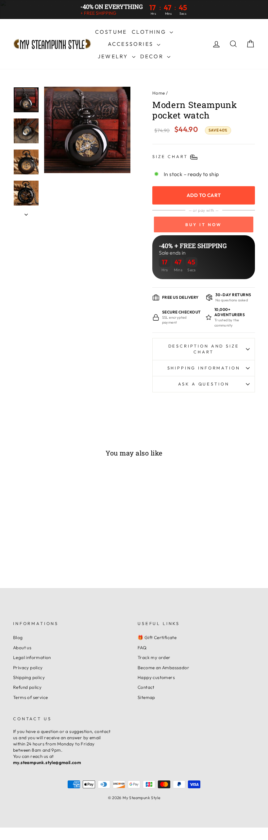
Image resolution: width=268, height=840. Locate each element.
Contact (146, 687)
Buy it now (203, 224)
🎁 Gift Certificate (157, 637)
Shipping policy (29, 677)
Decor (152, 56)
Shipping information (203, 367)
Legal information (32, 657)
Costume (111, 31)
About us (22, 648)
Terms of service (30, 697)
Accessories (131, 44)
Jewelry (114, 56)
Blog (18, 637)
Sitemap (146, 697)
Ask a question (203, 383)
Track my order (154, 657)
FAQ (142, 648)
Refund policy (27, 687)
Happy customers (156, 677)
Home (158, 93)
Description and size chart (203, 348)
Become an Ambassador (163, 667)
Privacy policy (28, 667)
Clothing (150, 31)
